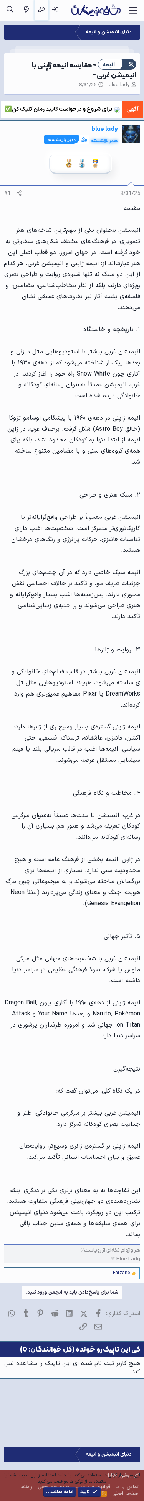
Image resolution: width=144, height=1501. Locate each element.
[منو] (133, 10)
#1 (7, 193)
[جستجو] (10, 10)
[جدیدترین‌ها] (26, 10)
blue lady (119, 85)
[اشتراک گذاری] (19, 193)
